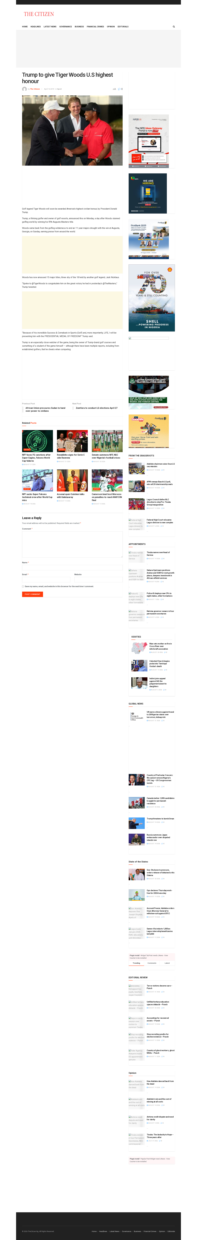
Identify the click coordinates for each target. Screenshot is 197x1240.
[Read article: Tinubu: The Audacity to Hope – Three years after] (137, 1139)
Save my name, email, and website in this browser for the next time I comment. (59, 586)
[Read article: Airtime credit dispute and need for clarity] (137, 1121)
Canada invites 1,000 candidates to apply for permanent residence (160, 800)
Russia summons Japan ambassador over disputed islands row (158, 837)
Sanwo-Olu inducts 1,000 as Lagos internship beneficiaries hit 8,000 (160, 931)
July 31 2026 (153, 1141)
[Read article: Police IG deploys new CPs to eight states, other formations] (137, 598)
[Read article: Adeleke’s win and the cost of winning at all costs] (137, 1103)
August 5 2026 (153, 1123)
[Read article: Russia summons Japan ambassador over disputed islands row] (137, 839)
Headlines (36, 27)
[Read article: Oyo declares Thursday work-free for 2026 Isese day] (137, 895)
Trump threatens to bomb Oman (160, 819)
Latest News (50, 27)
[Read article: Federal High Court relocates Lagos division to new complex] (137, 524)
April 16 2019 (49, 89)
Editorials (123, 27)
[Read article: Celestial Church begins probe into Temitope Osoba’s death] (139, 665)
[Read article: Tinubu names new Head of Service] (137, 557)
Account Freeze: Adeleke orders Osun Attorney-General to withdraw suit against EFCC (160, 911)
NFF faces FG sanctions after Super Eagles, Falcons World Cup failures (36, 458)
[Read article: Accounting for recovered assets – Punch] (137, 1022)
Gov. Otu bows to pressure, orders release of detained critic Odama (160, 872)
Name (25, 562)
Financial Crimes (95, 27)
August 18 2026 (29, 504)
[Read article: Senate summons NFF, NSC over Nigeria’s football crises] (107, 441)
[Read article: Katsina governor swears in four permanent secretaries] (137, 615)
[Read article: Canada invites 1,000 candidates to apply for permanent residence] (137, 803)
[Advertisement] (98, 49)
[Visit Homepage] (39, 13)
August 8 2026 (153, 582)
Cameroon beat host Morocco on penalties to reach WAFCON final (107, 497)
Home (25, 27)
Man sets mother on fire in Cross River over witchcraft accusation (160, 646)
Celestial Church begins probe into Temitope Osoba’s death (159, 663)
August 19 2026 (154, 558)
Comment (27, 528)
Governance (65, 27)
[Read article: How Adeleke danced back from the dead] (137, 1086)
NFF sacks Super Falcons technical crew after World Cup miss (37, 497)
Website (77, 574)
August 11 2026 (154, 1056)
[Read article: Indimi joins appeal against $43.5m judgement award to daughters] (139, 683)
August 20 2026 (99, 461)
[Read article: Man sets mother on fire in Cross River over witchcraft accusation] (139, 648)
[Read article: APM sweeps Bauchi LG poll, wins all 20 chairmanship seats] (137, 486)
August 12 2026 (154, 508)
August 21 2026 (29, 464)
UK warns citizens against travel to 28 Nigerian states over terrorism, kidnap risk (160, 714)
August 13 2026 (64, 501)
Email (25, 574)
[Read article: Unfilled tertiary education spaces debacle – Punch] (137, 1006)
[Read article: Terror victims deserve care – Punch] (137, 990)
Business (79, 27)
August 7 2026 (153, 599)
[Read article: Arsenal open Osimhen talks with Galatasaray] (72, 480)
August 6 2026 (153, 526)
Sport (59, 89)
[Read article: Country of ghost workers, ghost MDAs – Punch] (137, 1055)
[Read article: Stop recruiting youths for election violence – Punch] (137, 1039)
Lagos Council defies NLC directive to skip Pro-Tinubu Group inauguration (159, 502)
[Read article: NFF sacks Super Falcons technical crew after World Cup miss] (37, 480)
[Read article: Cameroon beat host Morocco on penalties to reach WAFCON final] (107, 480)
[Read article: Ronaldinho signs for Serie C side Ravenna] (72, 441)
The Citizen (35, 89)
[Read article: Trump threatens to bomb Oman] (137, 823)
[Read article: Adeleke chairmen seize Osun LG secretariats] (137, 468)
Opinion (111, 27)
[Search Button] (174, 26)
